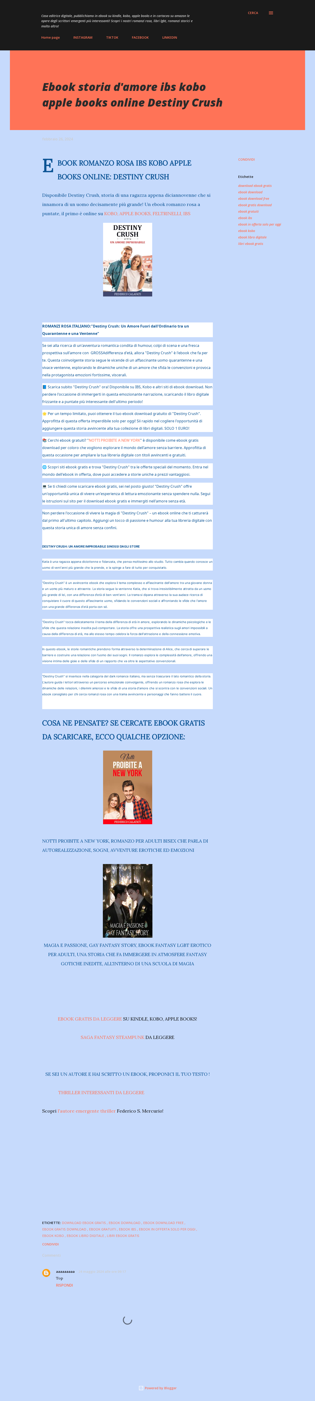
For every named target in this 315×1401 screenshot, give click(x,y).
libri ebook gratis (250, 243)
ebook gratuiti (248, 211)
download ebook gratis (255, 185)
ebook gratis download (255, 205)
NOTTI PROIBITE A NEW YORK (114, 440)
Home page (50, 37)
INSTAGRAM (82, 37)
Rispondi (64, 1285)
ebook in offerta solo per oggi (259, 224)
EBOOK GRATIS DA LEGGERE (90, 1019)
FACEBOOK (140, 37)
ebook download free (253, 198)
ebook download (250, 192)
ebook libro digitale (252, 237)
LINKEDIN (169, 37)
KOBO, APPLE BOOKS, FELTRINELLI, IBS (147, 213)
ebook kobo (246, 231)
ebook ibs (245, 218)
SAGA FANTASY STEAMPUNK (112, 1037)
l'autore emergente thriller (87, 1111)
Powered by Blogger (160, 1388)
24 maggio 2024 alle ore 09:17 (102, 1271)
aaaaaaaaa (65, 1271)
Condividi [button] (246, 159)
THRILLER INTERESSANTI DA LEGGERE (101, 1092)
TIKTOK (112, 37)
